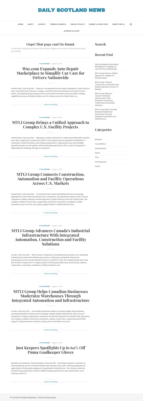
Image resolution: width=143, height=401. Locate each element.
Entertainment (100, 148)
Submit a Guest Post (98, 24)
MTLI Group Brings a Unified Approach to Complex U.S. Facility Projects (50, 124)
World (97, 166)
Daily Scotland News (29, 397)
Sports (97, 153)
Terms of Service (58, 24)
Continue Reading (51, 104)
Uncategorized (100, 162)
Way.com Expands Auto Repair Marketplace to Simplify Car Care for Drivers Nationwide (51, 73)
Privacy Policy (77, 24)
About (30, 24)
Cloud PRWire (44, 64)
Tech (97, 157)
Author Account (71, 31)
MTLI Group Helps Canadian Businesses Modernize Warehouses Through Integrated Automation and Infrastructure (50, 296)
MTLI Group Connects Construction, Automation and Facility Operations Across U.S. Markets (51, 178)
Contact (42, 24)
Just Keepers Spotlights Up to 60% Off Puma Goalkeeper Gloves (50, 350)
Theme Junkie (51, 397)
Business (98, 139)
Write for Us (118, 24)
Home (20, 24)
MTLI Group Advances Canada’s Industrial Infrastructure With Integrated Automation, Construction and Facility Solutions (50, 237)
